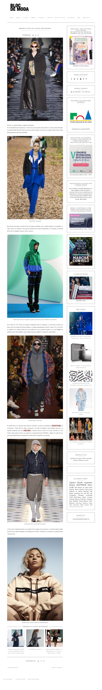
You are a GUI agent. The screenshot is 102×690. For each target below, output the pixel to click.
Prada (81, 501)
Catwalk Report (74, 499)
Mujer (18, 17)
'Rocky (47, 327)
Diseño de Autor (83, 487)
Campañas (72, 495)
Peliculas (83, 499)
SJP (76, 487)
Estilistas (75, 501)
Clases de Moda (21, 679)
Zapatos (49, 17)
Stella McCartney (75, 497)
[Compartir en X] (38, 661)
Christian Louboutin (85, 495)
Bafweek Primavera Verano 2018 (76, 506)
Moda (11, 17)
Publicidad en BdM (33, 679)
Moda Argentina (74, 493)
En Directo (71, 17)
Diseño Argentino (84, 482)
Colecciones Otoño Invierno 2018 (82, 505)
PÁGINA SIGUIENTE (57, 667)
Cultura (25, 17)
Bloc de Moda (8, 679)
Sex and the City (86, 493)
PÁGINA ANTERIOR (13, 667)
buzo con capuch (13, 125)
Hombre (33, 17)
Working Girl (87, 491)
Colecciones (88, 489)
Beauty (72, 484)
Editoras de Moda (75, 491)
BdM (79, 17)
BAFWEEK (81, 484)
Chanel (57, 130)
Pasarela (41, 17)
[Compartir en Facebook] (35, 35)
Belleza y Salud (60, 17)
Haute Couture (87, 497)
